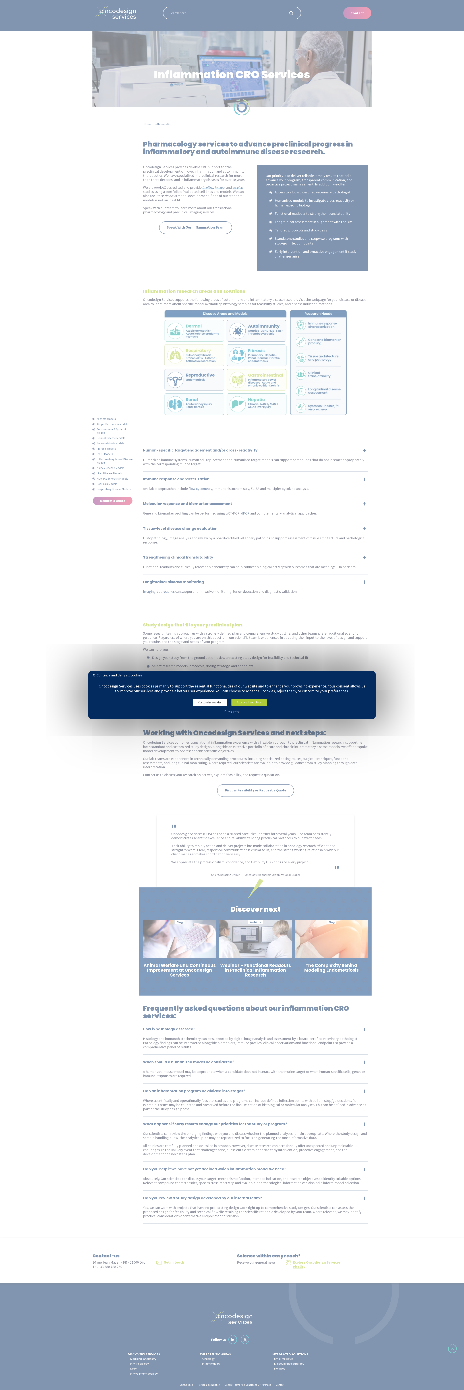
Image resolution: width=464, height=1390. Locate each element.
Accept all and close (249, 702)
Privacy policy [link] (232, 711)
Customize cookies (209, 702)
